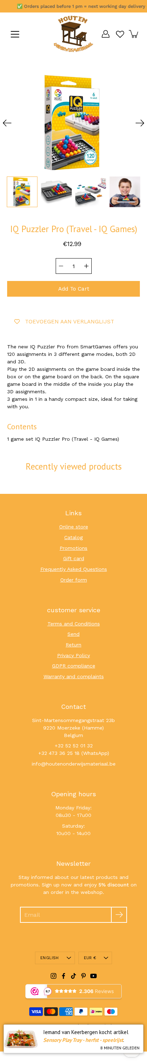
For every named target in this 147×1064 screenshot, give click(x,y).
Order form (73, 580)
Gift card (73, 558)
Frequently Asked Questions (73, 569)
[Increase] (86, 266)
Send (73, 634)
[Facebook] (63, 976)
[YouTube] (93, 976)
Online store (73, 527)
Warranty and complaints (74, 676)
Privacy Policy (73, 655)
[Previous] (7, 123)
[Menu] (15, 34)
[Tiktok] (73, 976)
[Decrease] (61, 266)
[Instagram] (53, 976)
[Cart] (134, 34)
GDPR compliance (73, 666)
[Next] (140, 123)
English (49, 958)
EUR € (90, 958)
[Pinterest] (83, 976)
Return (73, 645)
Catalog (73, 537)
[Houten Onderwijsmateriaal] (73, 34)
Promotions (73, 548)
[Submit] (119, 915)
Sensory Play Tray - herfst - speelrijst (83, 1040)
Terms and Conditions (73, 623)
